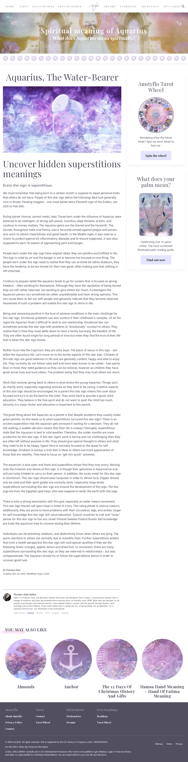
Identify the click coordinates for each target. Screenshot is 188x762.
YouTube (39, 613)
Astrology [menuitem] (150, 6)
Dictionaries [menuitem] (43, 6)
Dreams (71, 722)
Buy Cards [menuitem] (172, 6)
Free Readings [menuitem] (70, 6)
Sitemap (159, 744)
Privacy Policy (13, 722)
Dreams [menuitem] (110, 6)
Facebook (64, 613)
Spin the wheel (156, 155)
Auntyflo (17, 742)
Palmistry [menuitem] (128, 6)
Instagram (55, 613)
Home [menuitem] (10, 6)
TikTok (47, 613)
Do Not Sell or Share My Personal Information (26, 747)
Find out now (156, 260)
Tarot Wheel (43, 722)
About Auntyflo (13, 716)
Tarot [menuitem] (24, 6)
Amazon (31, 613)
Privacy (179, 744)
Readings (102, 716)
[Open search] (183, 6)
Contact (9, 728)
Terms (169, 744)
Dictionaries (73, 716)
